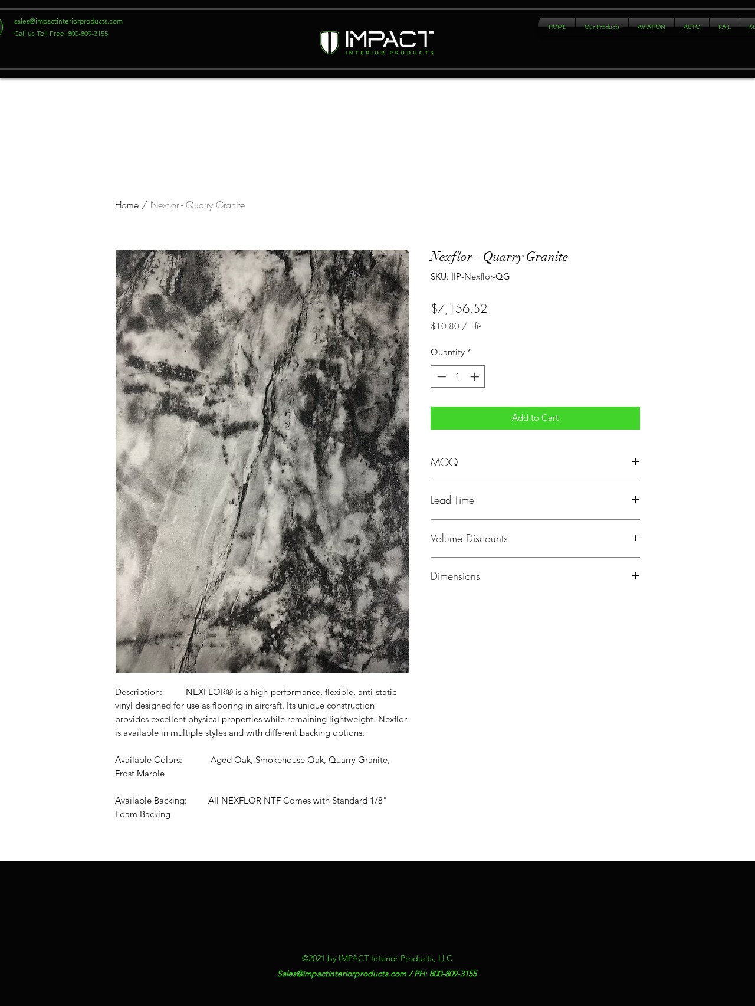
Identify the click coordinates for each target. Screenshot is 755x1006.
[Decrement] (440, 405)
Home (127, 233)
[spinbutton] (458, 405)
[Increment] (476, 405)
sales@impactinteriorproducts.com (68, 21)
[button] (602, 27)
